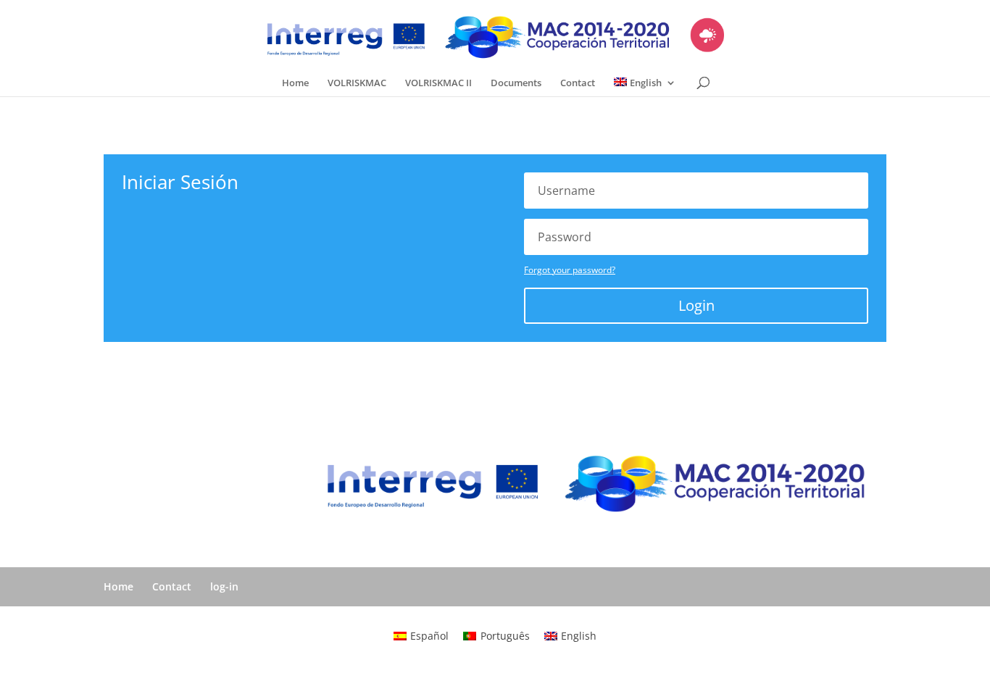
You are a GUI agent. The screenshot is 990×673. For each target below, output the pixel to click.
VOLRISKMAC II (438, 83)
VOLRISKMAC (357, 83)
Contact (577, 83)
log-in (224, 586)
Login (696, 305)
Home (295, 83)
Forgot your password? (569, 270)
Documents (516, 83)
